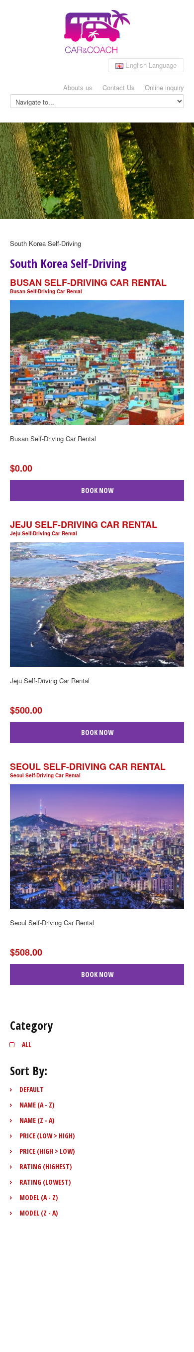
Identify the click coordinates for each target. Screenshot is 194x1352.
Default (31, 1089)
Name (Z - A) (36, 1120)
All (26, 1044)
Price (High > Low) (47, 1151)
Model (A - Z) (38, 1197)
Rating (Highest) (45, 1166)
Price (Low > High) (47, 1135)
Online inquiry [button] (164, 87)
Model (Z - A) (38, 1213)
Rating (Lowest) (45, 1182)
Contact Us (118, 87)
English (150, 65)
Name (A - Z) (36, 1104)
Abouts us (78, 87)
